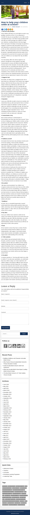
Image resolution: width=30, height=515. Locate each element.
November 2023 (7, 394)
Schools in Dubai (5, 504)
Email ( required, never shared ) (9, 300)
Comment (3, 312)
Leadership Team (8, 476)
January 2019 (7, 417)
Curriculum (6, 472)
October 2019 (7, 414)
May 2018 (6, 419)
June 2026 (6, 384)
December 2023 (7, 392)
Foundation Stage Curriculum (10, 499)
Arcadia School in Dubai (20, 486)
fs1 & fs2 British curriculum (20, 499)
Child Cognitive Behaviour (6, 497)
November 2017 (7, 425)
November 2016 (7, 443)
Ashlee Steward (16, 26)
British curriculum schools (19, 491)
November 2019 (7, 412)
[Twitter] (4, 29)
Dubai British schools (15, 497)
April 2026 (6, 388)
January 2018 (7, 421)
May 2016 (6, 453)
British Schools (7, 495)
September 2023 (8, 398)
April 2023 (6, 404)
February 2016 (7, 458)
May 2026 (6, 386)
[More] (12, 29)
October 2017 (7, 427)
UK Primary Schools (21, 504)
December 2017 (7, 423)
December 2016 (7, 441)
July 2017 (6, 431)
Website (3, 306)
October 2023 (7, 396)
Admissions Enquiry (8, 468)
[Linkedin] (6, 29)
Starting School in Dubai (13, 504)
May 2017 (6, 435)
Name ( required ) (5, 294)
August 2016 (7, 447)
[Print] (8, 29)
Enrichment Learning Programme (12, 474)
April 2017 (6, 437)
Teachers (6, 470)
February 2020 (7, 410)
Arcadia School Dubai (11, 486)
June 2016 (6, 451)
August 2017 (7, 429)
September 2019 (8, 415)
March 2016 (6, 457)
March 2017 (6, 439)
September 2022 (8, 408)
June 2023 (6, 402)
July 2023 (6, 400)
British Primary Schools (17, 493)
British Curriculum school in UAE (8, 491)
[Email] (10, 29)
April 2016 (6, 455)
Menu (25, 2)
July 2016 (6, 449)
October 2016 (7, 445)
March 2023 (6, 406)
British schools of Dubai (23, 495)
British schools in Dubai (15, 495)
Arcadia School (4, 486)
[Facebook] (2, 29)
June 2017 (6, 433)
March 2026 (6, 390)
